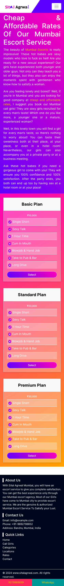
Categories (9, 547)
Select (32, 274)
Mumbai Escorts (36, 49)
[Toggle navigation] (56, 6)
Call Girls (8, 543)
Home (6, 539)
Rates (6, 555)
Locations (8, 551)
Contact (7, 559)
